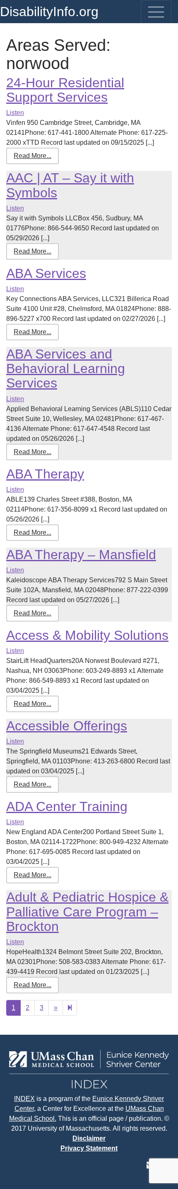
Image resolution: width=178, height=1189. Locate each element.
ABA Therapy (45, 474)
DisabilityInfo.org (49, 11)
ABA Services (46, 273)
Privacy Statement (89, 1148)
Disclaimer (89, 1138)
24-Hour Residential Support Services (65, 90)
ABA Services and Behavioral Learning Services (65, 368)
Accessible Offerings (66, 725)
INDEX (24, 1098)
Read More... (32, 155)
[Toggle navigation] (156, 12)
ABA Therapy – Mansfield (81, 554)
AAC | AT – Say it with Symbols (70, 185)
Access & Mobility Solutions (87, 635)
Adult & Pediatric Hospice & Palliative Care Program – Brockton (87, 911)
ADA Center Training (66, 806)
